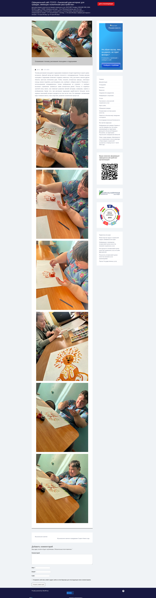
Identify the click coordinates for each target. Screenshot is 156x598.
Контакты (101, 87)
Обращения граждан (105, 108)
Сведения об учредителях (106, 93)
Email (34, 572)
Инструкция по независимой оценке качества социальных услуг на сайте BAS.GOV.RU (109, 250)
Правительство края (105, 235)
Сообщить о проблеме (111, 65)
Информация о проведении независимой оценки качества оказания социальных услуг (107, 244)
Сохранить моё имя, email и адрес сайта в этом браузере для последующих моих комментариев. (62, 580)
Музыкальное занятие (41, 536)
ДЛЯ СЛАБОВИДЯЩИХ (106, 4)
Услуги (101, 98)
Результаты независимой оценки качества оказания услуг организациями (108, 256)
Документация (103, 82)
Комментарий (36, 553)
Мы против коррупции (105, 123)
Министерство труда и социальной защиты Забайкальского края (109, 238)
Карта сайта (102, 105)
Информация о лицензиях (106, 95)
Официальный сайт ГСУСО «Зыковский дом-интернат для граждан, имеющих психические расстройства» (58, 3)
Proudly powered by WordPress (40, 591)
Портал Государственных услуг (108, 261)
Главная (101, 79)
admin (38, 69)
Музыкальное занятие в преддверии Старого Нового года (73, 538)
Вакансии (101, 90)
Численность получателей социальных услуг (106, 102)
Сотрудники (102, 84)
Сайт (33, 576)
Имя (33, 568)
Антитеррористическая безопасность (109, 120)
